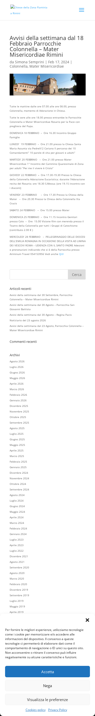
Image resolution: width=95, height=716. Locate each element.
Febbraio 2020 (18, 584)
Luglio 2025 (17, 433)
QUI (61, 254)
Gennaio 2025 (18, 467)
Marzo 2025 (17, 456)
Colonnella (19, 66)
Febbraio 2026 (18, 394)
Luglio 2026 (17, 367)
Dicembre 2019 (19, 589)
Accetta (47, 671)
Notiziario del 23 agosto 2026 (28, 320)
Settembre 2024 (19, 489)
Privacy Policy (57, 710)
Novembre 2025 (19, 411)
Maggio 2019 (17, 606)
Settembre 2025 (19, 422)
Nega (47, 685)
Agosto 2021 (17, 562)
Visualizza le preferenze (47, 699)
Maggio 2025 (17, 445)
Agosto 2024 (17, 495)
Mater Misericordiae (46, 66)
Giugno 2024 (17, 506)
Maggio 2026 (17, 378)
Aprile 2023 (17, 545)
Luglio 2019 (17, 601)
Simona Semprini (29, 61)
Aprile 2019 (17, 612)
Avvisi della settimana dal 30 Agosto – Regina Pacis (41, 314)
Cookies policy (36, 710)
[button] (87, 620)
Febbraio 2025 (18, 461)
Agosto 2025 (17, 428)
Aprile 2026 (17, 383)
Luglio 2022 (17, 550)
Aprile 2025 (17, 450)
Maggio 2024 (17, 511)
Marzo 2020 (17, 578)
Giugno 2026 (17, 372)
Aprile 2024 (17, 517)
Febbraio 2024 (18, 528)
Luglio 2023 (17, 539)
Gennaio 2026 (18, 400)
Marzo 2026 (17, 389)
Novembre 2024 (19, 478)
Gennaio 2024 (18, 534)
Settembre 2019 (19, 595)
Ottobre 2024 (18, 484)
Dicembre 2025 (19, 406)
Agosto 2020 (17, 573)
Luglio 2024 (17, 500)
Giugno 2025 (17, 439)
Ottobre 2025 (18, 417)
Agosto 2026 (17, 361)
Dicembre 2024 (19, 472)
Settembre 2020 (19, 567)
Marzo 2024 (17, 523)
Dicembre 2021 (19, 556)
